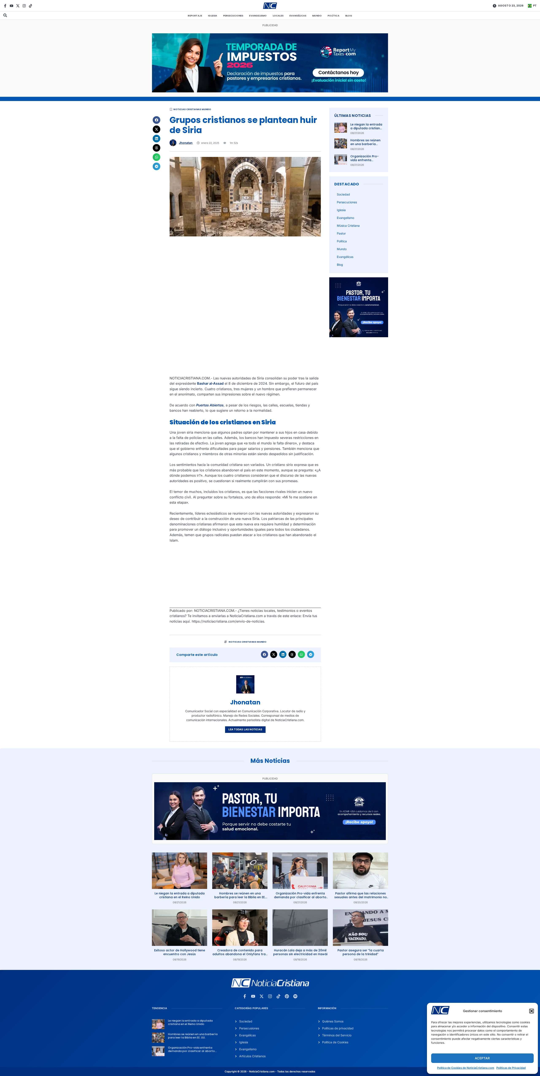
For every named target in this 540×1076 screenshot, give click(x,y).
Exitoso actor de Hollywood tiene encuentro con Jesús (179, 952)
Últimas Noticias (352, 115)
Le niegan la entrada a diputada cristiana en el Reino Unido (366, 128)
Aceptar (482, 1058)
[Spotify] (295, 996)
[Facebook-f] (5, 6)
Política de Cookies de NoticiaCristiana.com (465, 1067)
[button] (531, 1011)
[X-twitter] (18, 6)
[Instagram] (24, 6)
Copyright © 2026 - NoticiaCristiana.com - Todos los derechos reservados (270, 1071)
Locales (278, 15)
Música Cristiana (348, 225)
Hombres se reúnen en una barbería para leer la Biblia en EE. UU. (366, 146)
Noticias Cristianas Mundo (192, 109)
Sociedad (343, 194)
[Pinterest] (287, 996)
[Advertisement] (245, 270)
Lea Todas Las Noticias (245, 729)
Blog (348, 15)
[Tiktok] (30, 6)
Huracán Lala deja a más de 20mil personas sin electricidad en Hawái (300, 952)
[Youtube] (11, 6)
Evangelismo (258, 15)
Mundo (317, 15)
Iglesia (212, 15)
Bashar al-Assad (210, 383)
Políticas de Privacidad (511, 1067)
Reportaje (195, 15)
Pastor (341, 233)
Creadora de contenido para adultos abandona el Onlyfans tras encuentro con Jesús (239, 954)
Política (333, 15)
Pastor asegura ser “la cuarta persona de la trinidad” (361, 952)
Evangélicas (297, 15)
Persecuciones (233, 15)
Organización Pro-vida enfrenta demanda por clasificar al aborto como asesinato (300, 897)
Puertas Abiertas (210, 405)
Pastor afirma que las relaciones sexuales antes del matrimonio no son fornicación (360, 897)
